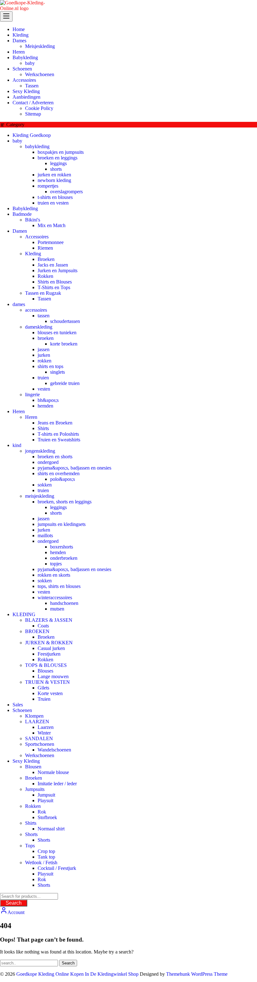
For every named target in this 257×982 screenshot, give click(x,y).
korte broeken (63, 343)
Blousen (33, 766)
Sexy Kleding (26, 761)
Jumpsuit (46, 795)
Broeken (46, 259)
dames (19, 304)
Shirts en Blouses (55, 281)
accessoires (36, 310)
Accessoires (37, 236)
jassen (44, 349)
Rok (42, 811)
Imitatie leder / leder (57, 783)
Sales (18, 704)
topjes (56, 563)
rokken (44, 360)
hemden (45, 405)
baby (17, 140)
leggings (58, 163)
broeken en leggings (57, 157)
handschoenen (64, 603)
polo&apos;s (62, 479)
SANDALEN (39, 738)
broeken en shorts (55, 456)
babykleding (37, 146)
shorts (56, 169)
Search (14, 903)
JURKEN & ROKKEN (49, 642)
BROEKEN (37, 631)
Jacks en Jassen (53, 265)
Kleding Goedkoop (32, 135)
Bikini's (32, 219)
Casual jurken (51, 648)
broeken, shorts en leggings (65, 501)
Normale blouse (53, 772)
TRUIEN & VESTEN (47, 682)
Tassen (44, 298)
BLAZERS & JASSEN (48, 620)
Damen (20, 231)
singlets (57, 372)
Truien (44, 699)
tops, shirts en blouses (59, 586)
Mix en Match (52, 225)
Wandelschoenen (54, 749)
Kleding (33, 253)
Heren (19, 411)
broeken (46, 338)
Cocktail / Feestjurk (57, 868)
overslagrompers (66, 191)
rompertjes (48, 186)
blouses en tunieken (57, 332)
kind (17, 445)
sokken (45, 484)
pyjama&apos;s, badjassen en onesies (74, 467)
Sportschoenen (39, 744)
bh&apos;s (48, 400)
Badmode (22, 214)
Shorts (31, 834)
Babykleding (25, 208)
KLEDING (24, 614)
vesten (44, 389)
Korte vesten (50, 693)
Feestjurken (49, 654)
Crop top (46, 851)
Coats (43, 625)
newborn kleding (54, 180)
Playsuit (45, 800)
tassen (44, 315)
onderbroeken (63, 558)
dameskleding (38, 327)
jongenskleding (40, 451)
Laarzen (46, 727)
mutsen (57, 608)
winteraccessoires (55, 597)
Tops (30, 845)
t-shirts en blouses (55, 197)
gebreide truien (65, 383)
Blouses (45, 670)
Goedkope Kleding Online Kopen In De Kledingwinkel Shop (77, 974)
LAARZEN (37, 721)
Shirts (43, 428)
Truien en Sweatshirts (59, 439)
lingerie (32, 394)
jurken (44, 355)
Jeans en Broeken (55, 422)
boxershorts (61, 546)
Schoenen (22, 710)
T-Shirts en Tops (54, 287)
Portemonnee (51, 242)
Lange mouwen (53, 676)
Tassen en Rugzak (43, 293)
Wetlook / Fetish (41, 862)
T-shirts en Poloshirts (58, 434)
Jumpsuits (35, 789)
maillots (45, 535)
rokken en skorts (54, 575)
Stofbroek (47, 817)
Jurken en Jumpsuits (57, 270)
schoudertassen (65, 321)
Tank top (46, 857)
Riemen (45, 248)
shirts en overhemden (59, 473)
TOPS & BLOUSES (46, 665)
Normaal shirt (51, 828)
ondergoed (48, 462)
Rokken (45, 276)
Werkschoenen (39, 755)
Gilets (43, 687)
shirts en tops (50, 366)
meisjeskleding (39, 496)
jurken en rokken (54, 174)
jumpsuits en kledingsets (62, 524)
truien (43, 377)
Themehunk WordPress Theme (197, 974)
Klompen (34, 716)
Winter (44, 732)
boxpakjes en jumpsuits (61, 152)
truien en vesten (53, 202)
